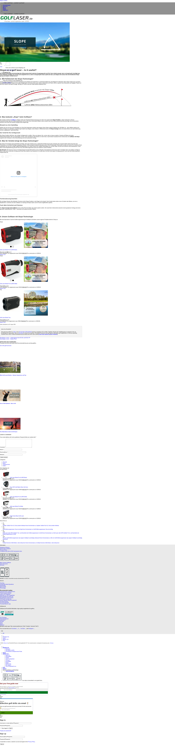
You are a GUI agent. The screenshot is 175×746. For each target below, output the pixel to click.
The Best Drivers (4, 601)
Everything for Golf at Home (6, 597)
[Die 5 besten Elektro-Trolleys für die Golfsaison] (10, 429)
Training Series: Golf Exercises (7, 591)
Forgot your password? (5, 730)
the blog (21, 333)
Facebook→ (15, 628)
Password (5, 725)
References (8, 663)
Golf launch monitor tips (5, 599)
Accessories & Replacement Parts (13, 651)
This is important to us (10, 666)
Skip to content (3, 0)
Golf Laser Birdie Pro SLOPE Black (8, 249)
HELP (4, 7)
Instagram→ (31, 628)
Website (2, 454)
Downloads (3, 585)
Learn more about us (44, 334)
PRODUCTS (6, 637)
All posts (5, 462)
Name (2, 449)
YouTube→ (23, 628)
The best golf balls (4, 602)
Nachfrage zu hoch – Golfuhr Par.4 (8, 339)
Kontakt (2, 621)
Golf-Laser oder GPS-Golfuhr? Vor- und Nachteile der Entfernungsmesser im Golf (22, 533)
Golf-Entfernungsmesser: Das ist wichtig (12, 529)
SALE (4, 638)
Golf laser (7, 649)
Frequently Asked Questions (7, 584)
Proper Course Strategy (5, 592)
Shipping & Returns (5, 547)
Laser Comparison (9, 658)
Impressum (2, 620)
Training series (6, 464)
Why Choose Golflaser (5, 562)
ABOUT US (5, 639)
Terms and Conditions (5, 548)
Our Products (53, 334)
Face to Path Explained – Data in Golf (8, 403)
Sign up (2, 744)
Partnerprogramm (4, 618)
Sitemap (51, 643)
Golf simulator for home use (6, 596)
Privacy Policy (3, 550)
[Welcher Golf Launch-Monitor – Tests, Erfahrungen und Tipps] (10, 372)
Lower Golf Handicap (5, 594)
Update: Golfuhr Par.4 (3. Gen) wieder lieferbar (14, 525)
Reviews (2, 565)
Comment (2, 447)
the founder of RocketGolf (25, 331)
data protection (12, 687)
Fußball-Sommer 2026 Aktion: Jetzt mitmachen (14, 542)
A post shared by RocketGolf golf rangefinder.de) (18, 194)
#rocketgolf (8, 661)
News (4, 463)
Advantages (8, 656)
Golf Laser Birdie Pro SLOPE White (8, 283)
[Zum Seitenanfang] (0, 644)
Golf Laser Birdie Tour (5, 317)
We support (8, 665)
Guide (1, 66)
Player (7, 662)
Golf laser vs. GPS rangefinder (7, 595)
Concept (7, 660)
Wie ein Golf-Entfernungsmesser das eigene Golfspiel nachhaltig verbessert (21, 537)
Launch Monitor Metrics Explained (8, 600)
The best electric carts (5, 603)
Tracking (2, 583)
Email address (4, 452)
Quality (7, 657)
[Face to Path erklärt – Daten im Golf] (10, 400)
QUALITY (5, 6)
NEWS (4, 9)
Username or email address (9, 723)
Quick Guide (3, 586)
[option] (41, 633)
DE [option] (3, 633)
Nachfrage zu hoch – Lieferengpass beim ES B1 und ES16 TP (15, 337)
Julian (14, 331)
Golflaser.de (5, 643)
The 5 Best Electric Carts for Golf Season (8, 431)
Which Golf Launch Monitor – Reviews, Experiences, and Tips (13, 375)
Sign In (10, 728)
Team (1, 622)
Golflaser (13, 119)
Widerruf (2, 625)
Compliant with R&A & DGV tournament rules (11, 551)
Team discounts (4, 563)
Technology (3, 588)
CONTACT (5, 10)
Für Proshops (3, 617)
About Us (7, 655)
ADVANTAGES (6, 5)
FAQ (4, 640)
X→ (19, 628)
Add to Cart (2, 254)
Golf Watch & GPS (9, 650)
